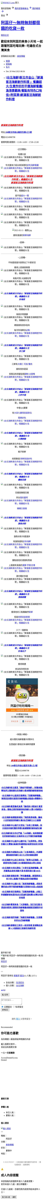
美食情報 (21, 56)
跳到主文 (5, 35)
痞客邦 (17, 976)
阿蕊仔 (4, 961)
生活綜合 (20, 983)
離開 (14, 1197)
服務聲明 (26, 1165)
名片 (8, 67)
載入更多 (5, 995)
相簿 (8, 61)
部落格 (9, 64)
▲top (3, 990)
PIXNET (11, 1162)
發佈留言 (5, 1010)
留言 (22, 976)
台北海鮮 (20, 986)
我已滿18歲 (6, 1197)
